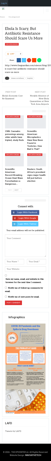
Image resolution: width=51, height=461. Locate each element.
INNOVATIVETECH (33, 455)
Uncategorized (12, 44)
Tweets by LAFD (13, 431)
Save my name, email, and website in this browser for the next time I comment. (25, 281)
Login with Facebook (27, 212)
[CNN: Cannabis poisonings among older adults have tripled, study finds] (14, 121)
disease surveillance (17, 78)
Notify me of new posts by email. (23, 297)
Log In (4, 3)
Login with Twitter (27, 224)
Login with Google (27, 218)
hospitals (30, 78)
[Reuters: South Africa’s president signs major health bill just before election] (36, 159)
